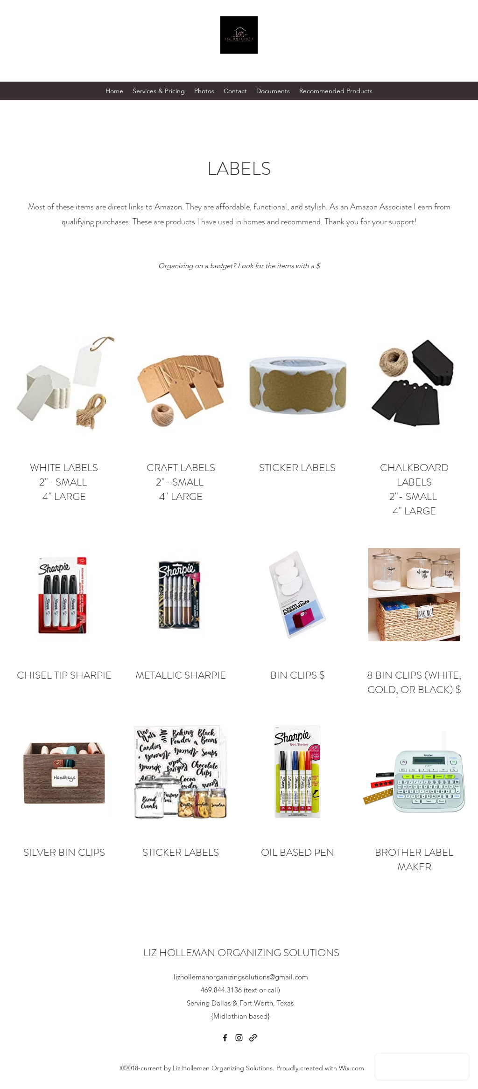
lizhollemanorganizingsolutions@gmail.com (241, 976)
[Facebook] (225, 1037)
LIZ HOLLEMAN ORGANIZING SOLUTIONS (241, 952)
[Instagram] (239, 1037)
